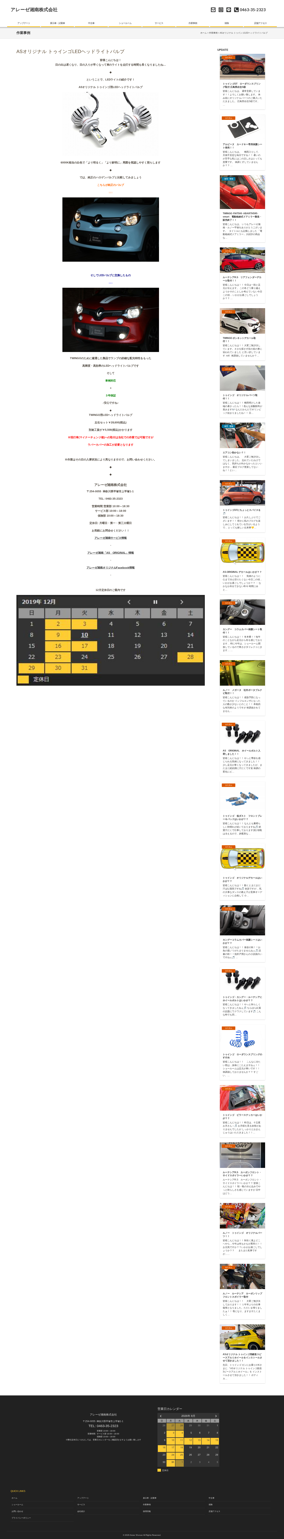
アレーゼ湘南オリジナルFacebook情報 (111, 567)
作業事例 (193, 23)
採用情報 (147, 1511)
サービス (159, 23)
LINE (228, 9)
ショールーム (125, 23)
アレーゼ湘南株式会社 (34, 9)
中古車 (91, 23)
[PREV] (161, 1416)
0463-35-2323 (107, 1426)
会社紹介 (81, 1511)
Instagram (221, 9)
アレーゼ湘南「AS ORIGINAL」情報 (110, 552)
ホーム (203, 33)
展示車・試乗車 (57, 23)
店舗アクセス (260, 23)
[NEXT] (215, 1416)
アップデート (23, 23)
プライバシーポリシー (21, 1518)
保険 (226, 23)
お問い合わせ (213, 9)
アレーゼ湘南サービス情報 (110, 537)
